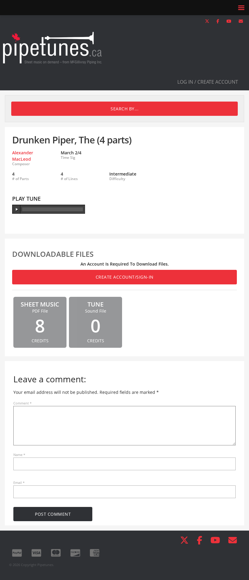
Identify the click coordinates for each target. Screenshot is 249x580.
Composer (21, 164)
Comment (22, 403)
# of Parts (20, 179)
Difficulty (117, 179)
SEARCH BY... (124, 109)
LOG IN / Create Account (207, 82)
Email (19, 482)
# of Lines (69, 179)
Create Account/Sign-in (125, 277)
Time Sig (68, 157)
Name (19, 454)
